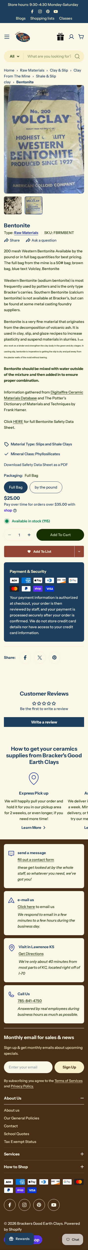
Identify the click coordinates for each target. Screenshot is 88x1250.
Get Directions (31, 953)
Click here (26, 906)
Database (29, 398)
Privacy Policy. (22, 1086)
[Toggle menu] (7, 37)
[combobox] (44, 56)
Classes (65, 18)
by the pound (46, 487)
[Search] (77, 56)
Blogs (20, 18)
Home (9, 70)
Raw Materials (32, 70)
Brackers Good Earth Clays (40, 1223)
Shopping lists (42, 18)
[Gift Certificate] (61, 37)
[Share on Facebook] (25, 657)
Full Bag (15, 487)
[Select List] (79, 551)
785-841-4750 (30, 1000)
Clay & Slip (59, 70)
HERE (18, 421)
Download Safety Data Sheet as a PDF (36, 464)
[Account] (71, 37)
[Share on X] (40, 657)
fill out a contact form (36, 859)
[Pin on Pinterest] (54, 657)
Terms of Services (69, 1080)
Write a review (44, 722)
